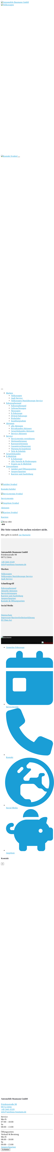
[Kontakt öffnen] (9, 156)
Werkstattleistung (19, 441)
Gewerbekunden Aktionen (22, 431)
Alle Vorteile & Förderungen (23, 461)
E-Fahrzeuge (16, 413)
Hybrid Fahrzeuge (19, 416)
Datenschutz (6, 615)
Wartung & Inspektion (21, 448)
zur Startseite (25, 535)
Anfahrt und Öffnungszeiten (23, 469)
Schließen (5, 1150)
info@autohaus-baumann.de (13, 564)
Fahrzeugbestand (13, 403)
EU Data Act (6, 620)
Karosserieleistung (19, 443)
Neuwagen (15, 411)
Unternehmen (12, 466)
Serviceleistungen (9, 593)
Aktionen (10, 423)
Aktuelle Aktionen (9, 591)
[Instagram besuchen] (3, 609)
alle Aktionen (17, 426)
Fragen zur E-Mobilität (21, 464)
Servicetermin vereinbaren (23, 438)
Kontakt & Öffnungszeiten (13, 601)
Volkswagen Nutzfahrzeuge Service (27, 400)
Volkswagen (16, 395)
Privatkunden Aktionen (21, 428)
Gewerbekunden (13, 454)
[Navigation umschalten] (19, 156)
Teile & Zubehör (18, 451)
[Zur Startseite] (15, 2)
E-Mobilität (11, 456)
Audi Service (17, 398)
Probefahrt (15, 418)
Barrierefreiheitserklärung (23, 617)
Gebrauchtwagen (18, 408)
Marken (9, 393)
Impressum (6, 617)
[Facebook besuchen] (1, 609)
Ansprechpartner (18, 471)
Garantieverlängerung (21, 446)
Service (9, 436)
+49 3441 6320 (8, 562)
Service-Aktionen (19, 433)
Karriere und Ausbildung (22, 474)
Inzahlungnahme (18, 421)
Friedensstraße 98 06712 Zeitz (9, 1105)
